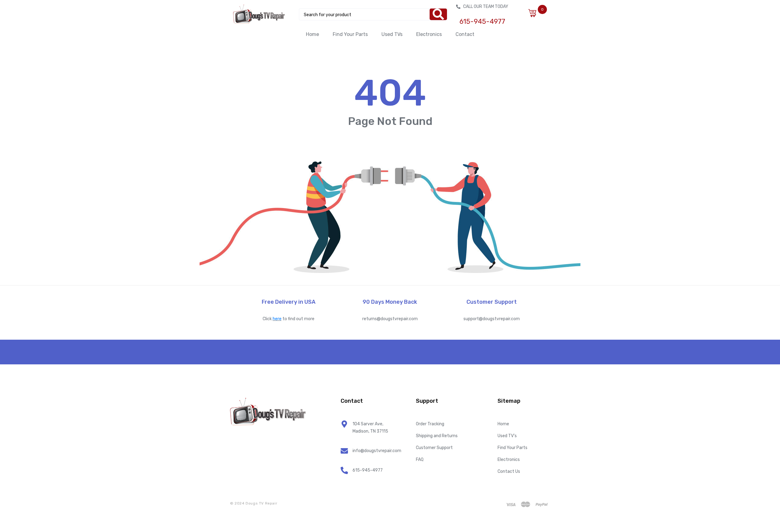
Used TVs (391, 34)
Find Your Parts (350, 34)
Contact (465, 34)
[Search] (438, 14)
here (277, 318)
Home (312, 34)
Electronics (429, 34)
